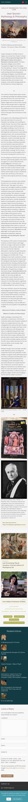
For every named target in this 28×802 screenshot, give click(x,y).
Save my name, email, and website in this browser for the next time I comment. (13, 760)
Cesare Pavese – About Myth (11, 664)
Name (3, 739)
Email (3, 745)
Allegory (9, 616)
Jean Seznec (20, 616)
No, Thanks (17, 799)
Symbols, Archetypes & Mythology (14, 611)
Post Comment (7, 776)
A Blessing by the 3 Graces (10, 642)
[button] (26, 2)
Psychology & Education (15, 609)
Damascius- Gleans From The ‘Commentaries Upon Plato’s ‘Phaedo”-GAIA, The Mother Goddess (14, 675)
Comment (4, 718)
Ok (9, 799)
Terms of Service (20, 768)
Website (4, 752)
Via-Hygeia (6, 2)
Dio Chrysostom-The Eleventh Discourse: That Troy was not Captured (11, 689)
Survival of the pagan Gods (15, 622)
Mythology (15, 619)
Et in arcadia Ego (7, 701)
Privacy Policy (9, 768)
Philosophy (15, 606)
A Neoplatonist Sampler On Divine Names (13, 653)
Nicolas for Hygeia (17, 40)
